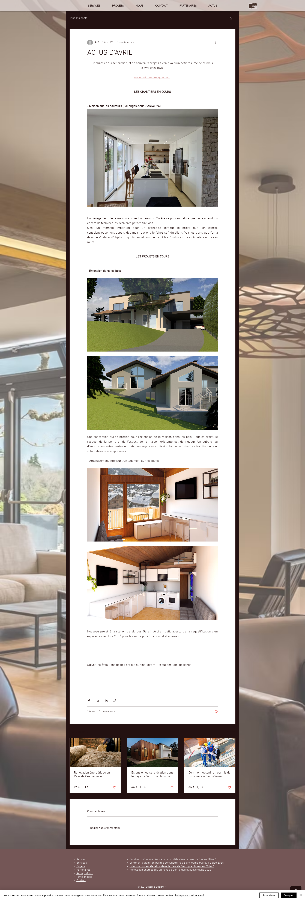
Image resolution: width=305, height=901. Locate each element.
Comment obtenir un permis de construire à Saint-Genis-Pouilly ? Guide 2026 (210, 774)
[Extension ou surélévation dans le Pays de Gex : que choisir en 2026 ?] (152, 752)
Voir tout (231, 731)
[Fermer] (301, 895)
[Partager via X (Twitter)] (97, 700)
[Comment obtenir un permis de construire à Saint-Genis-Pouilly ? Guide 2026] (209, 752)
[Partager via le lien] (114, 700)
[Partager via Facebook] (89, 700)
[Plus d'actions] (216, 42)
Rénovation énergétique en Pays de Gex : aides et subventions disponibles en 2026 (92, 774)
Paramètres (269, 895)
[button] (231, 18)
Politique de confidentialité (189, 895)
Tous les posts (78, 18)
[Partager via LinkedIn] (106, 700)
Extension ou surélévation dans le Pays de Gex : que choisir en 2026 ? (152, 774)
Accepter (289, 895)
